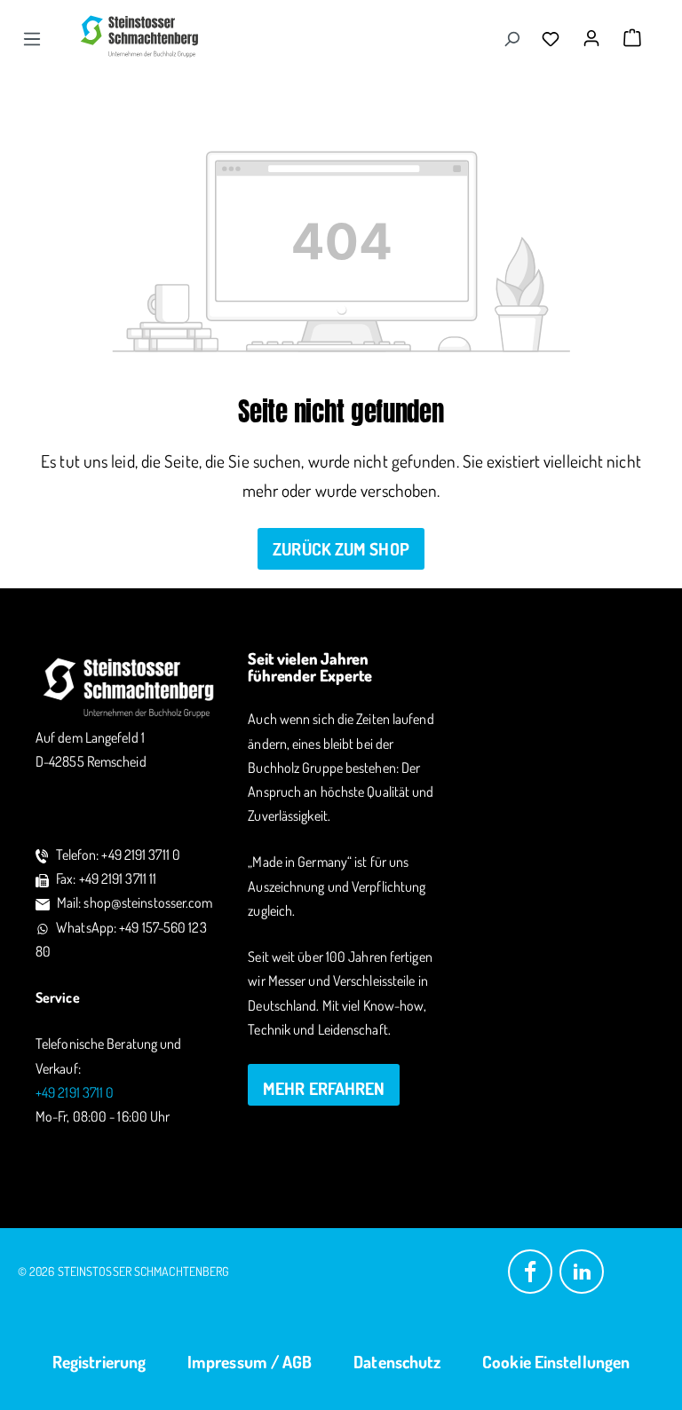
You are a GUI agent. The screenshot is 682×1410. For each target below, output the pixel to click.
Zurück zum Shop (341, 549)
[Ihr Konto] (595, 33)
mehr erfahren (324, 1088)
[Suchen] (511, 38)
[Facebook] (530, 1270)
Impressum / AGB (250, 1362)
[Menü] (32, 38)
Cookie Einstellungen (556, 1362)
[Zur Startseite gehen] (140, 36)
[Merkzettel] (555, 38)
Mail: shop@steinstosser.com (135, 902)
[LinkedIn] (581, 1270)
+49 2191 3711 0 (75, 1092)
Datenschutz (396, 1362)
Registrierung (99, 1362)
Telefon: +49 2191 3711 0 (118, 854)
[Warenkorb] (632, 38)
